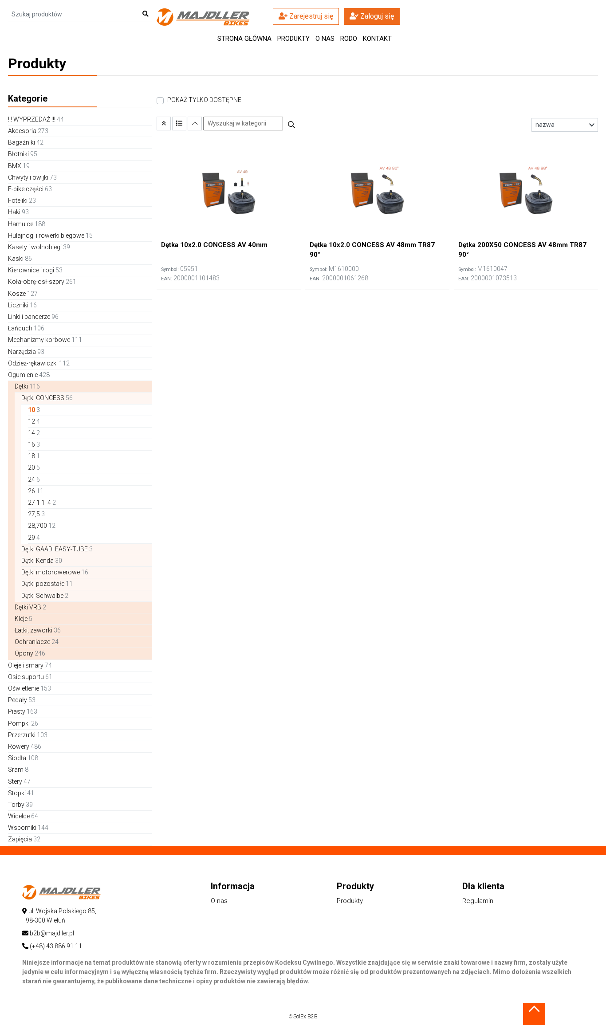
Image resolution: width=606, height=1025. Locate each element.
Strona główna (244, 39)
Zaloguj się (376, 16)
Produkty (350, 901)
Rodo (348, 39)
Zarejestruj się (310, 16)
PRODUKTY (293, 39)
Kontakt (377, 39)
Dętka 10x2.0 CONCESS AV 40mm (214, 245)
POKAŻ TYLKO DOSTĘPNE (204, 99)
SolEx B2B (305, 1016)
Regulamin (477, 901)
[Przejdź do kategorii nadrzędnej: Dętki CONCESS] (164, 123)
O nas (324, 39)
